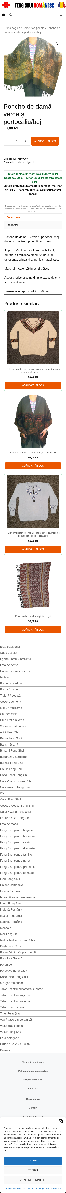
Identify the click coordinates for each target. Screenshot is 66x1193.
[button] (60, 1121)
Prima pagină (12, 28)
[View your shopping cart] (3, 15)
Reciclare (33, 1088)
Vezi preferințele (33, 1179)
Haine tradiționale (33, 28)
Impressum (56, 1188)
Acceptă (33, 1160)
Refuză (33, 1170)
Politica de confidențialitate (36, 1188)
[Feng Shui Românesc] (34, 5)
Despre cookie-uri (13, 1188)
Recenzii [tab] (13, 225)
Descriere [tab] (13, 217)
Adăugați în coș (45, 141)
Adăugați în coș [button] (33, 385)
